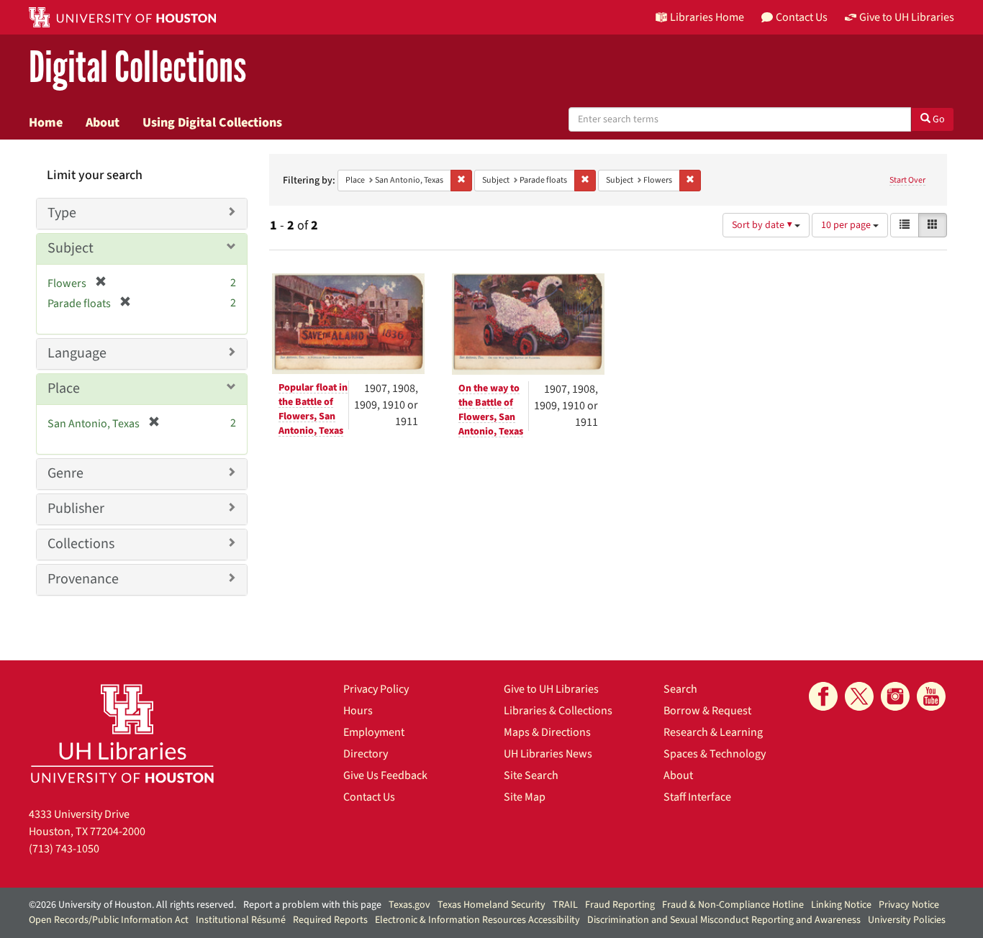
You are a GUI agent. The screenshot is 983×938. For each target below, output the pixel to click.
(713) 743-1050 (64, 849)
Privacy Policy (376, 689)
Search (680, 689)
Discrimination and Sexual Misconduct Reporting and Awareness (724, 920)
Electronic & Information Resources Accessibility (477, 920)
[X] (859, 696)
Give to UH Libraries (551, 689)
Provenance (83, 579)
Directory (365, 754)
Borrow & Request (707, 711)
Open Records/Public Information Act (109, 920)
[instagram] (895, 696)
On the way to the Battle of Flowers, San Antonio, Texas (490, 410)
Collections (80, 544)
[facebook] (823, 696)
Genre (65, 473)
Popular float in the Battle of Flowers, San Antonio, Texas (313, 409)
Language (77, 353)
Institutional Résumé (241, 920)
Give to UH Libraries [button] (906, 17)
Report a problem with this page (312, 905)
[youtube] (931, 696)
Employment (373, 732)
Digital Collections (137, 68)
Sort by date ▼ (763, 225)
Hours (358, 711)
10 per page (847, 225)
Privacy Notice (909, 905)
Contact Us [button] (802, 17)
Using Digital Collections (212, 122)
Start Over (907, 180)
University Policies (907, 920)
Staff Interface (697, 797)
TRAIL (565, 905)
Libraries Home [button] (707, 17)
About (102, 122)
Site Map (524, 797)
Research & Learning (713, 732)
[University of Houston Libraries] (122, 733)
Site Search (531, 775)
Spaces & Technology (714, 754)
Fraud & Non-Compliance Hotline (733, 905)
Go (937, 119)
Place (63, 388)
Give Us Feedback (385, 775)
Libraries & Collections (558, 711)
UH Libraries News (548, 754)
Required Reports (330, 920)
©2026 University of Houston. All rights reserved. (132, 905)
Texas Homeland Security (491, 905)
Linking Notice (841, 905)
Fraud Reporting (620, 905)
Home (46, 122)
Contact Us (369, 797)
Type (61, 213)
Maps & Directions (547, 732)
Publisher (75, 508)
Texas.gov (409, 905)
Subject (70, 248)
